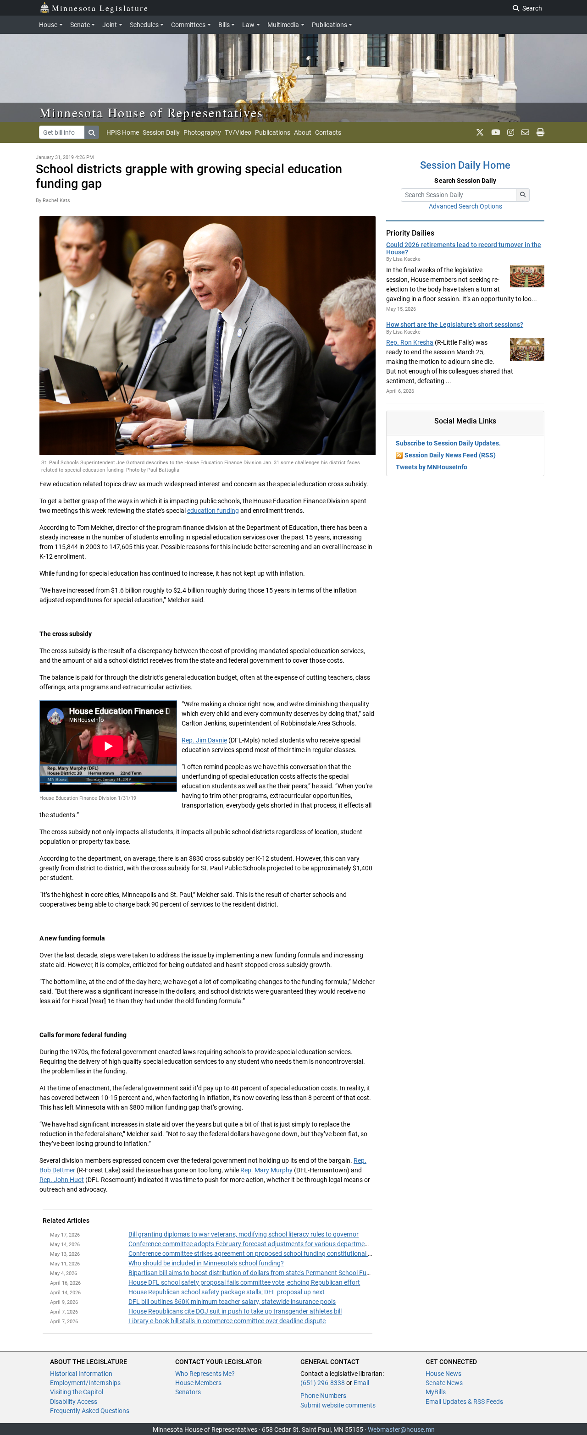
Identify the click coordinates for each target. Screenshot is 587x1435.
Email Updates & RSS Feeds (464, 1401)
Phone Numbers (323, 1395)
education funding (213, 510)
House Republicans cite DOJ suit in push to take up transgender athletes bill (235, 1311)
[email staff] (525, 132)
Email (361, 1382)
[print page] (540, 132)
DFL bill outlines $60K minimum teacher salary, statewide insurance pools (232, 1301)
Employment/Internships (85, 1382)
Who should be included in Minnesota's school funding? (206, 1263)
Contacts (328, 132)
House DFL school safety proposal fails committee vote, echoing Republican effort (244, 1282)
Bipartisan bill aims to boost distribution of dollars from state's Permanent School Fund (251, 1272)
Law (248, 24)
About (302, 132)
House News (443, 1373)
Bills (224, 24)
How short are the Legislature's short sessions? (454, 324)
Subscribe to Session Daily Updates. (448, 443)
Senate (80, 24)
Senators (188, 1392)
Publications (329, 24)
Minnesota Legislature (100, 7)
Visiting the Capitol (76, 1392)
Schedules (144, 24)
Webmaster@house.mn (401, 1429)
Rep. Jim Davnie (204, 740)
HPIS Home (122, 132)
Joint (109, 24)
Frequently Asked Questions (89, 1410)
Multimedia (283, 24)
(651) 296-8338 (322, 1382)
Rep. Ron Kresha (409, 342)
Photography (202, 132)
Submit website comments (338, 1405)
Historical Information (81, 1373)
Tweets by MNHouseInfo (431, 467)
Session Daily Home (465, 165)
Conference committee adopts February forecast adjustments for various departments (251, 1244)
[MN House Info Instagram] (511, 132)
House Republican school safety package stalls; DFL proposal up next (226, 1292)
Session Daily (161, 132)
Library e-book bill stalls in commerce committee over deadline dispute (227, 1321)
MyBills (436, 1392)
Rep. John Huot (61, 1179)
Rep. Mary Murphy (266, 1170)
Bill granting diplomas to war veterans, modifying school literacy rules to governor (243, 1234)
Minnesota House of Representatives (151, 112)
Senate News (444, 1382)
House (48, 24)
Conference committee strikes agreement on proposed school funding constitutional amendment (265, 1253)
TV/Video (238, 132)
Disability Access (73, 1401)
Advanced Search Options (465, 206)
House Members (198, 1382)
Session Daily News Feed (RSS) (450, 455)
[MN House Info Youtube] (495, 132)
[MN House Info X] (479, 132)
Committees (188, 24)
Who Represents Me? (205, 1373)
